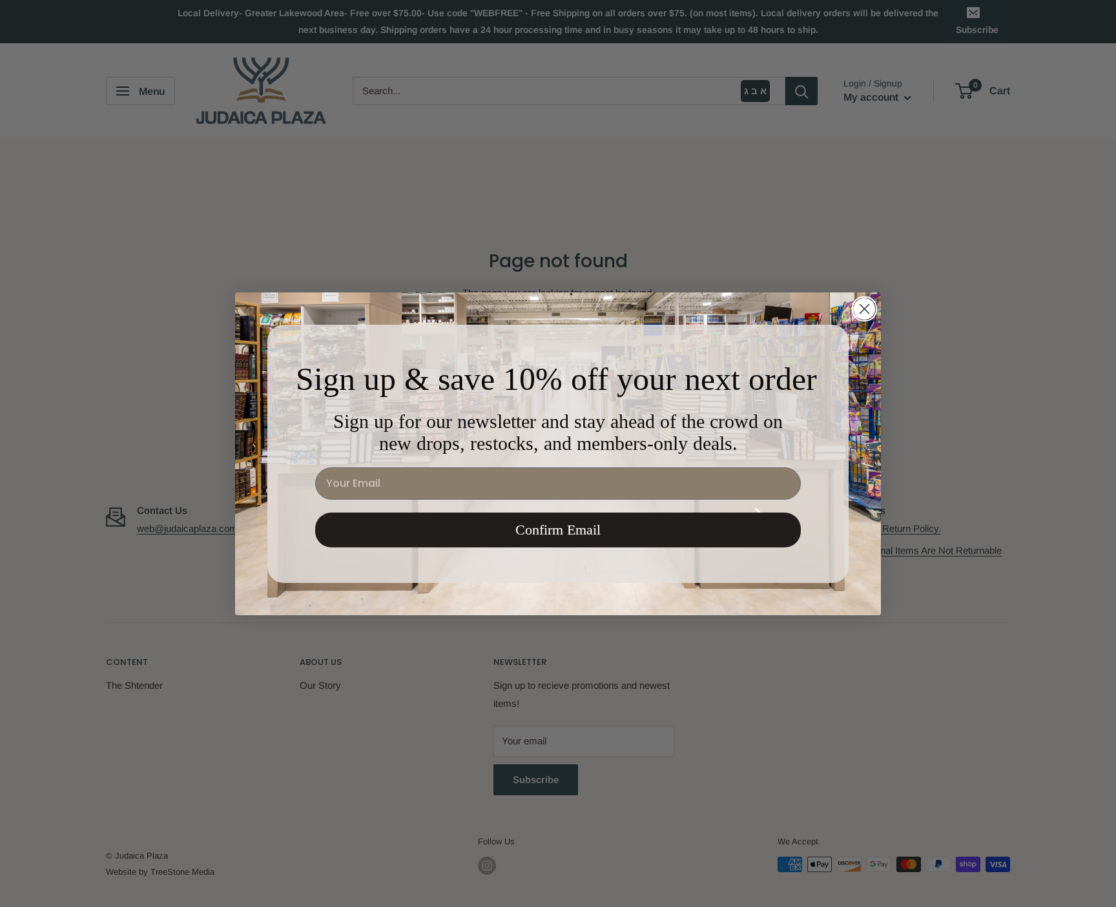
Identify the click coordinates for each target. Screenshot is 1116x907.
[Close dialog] (864, 309)
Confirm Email (558, 530)
